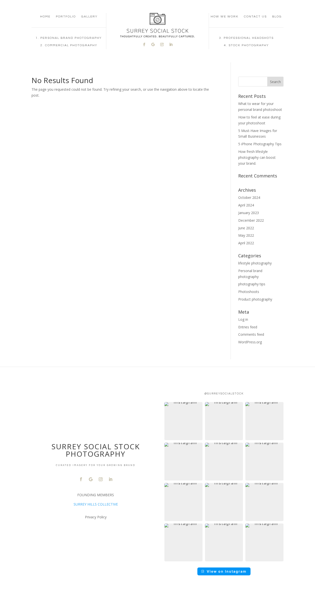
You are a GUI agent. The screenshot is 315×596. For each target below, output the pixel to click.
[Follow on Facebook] (144, 44)
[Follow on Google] (153, 44)
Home (45, 16)
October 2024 (249, 197)
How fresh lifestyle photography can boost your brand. (257, 157)
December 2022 (251, 220)
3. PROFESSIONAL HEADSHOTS (246, 38)
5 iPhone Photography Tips (260, 144)
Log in (243, 319)
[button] (183, 421)
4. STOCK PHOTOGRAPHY (246, 45)
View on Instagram (227, 571)
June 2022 (246, 228)
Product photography (255, 299)
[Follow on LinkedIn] (170, 44)
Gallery (89, 16)
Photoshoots (248, 291)
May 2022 (246, 235)
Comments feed (251, 334)
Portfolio (66, 16)
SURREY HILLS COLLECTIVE (96, 504)
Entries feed (247, 327)
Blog (277, 16)
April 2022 (246, 243)
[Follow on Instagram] (161, 44)
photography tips (251, 284)
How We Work (224, 16)
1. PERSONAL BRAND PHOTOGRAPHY (69, 38)
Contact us (255, 16)
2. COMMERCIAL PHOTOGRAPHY (68, 45)
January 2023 (248, 212)
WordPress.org (250, 342)
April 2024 (246, 205)
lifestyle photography (255, 263)
